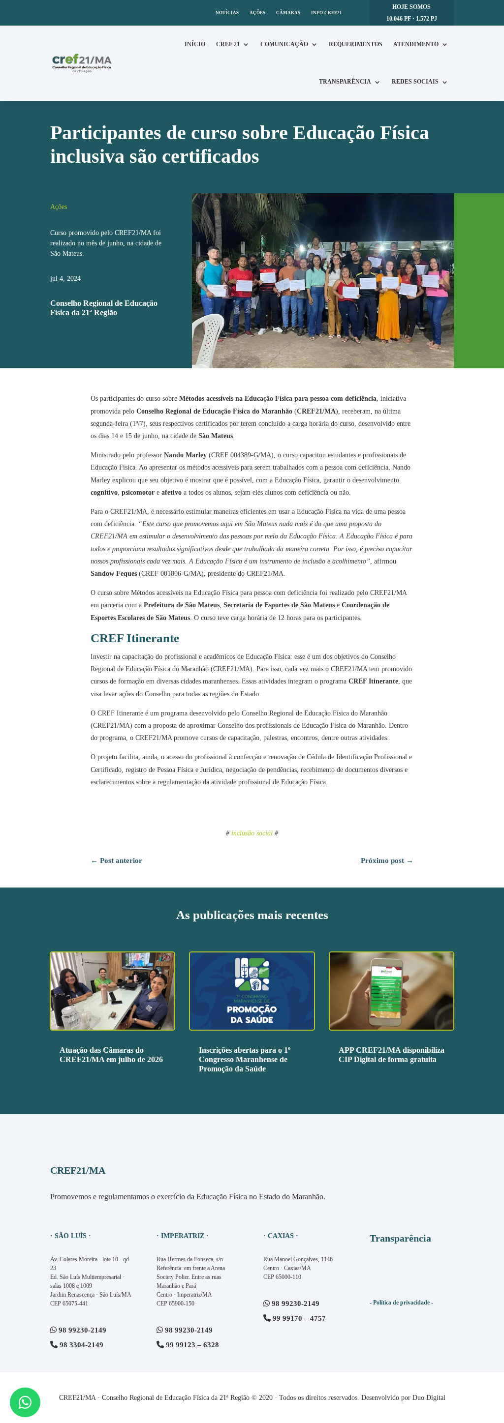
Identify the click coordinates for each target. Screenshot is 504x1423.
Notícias (227, 12)
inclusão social (252, 833)
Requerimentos (355, 44)
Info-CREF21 (326, 12)
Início (195, 44)
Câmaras (288, 12)
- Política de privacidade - (401, 1302)
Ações (257, 12)
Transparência (345, 81)
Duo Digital (428, 1397)
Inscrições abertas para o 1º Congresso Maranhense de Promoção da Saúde (244, 1059)
